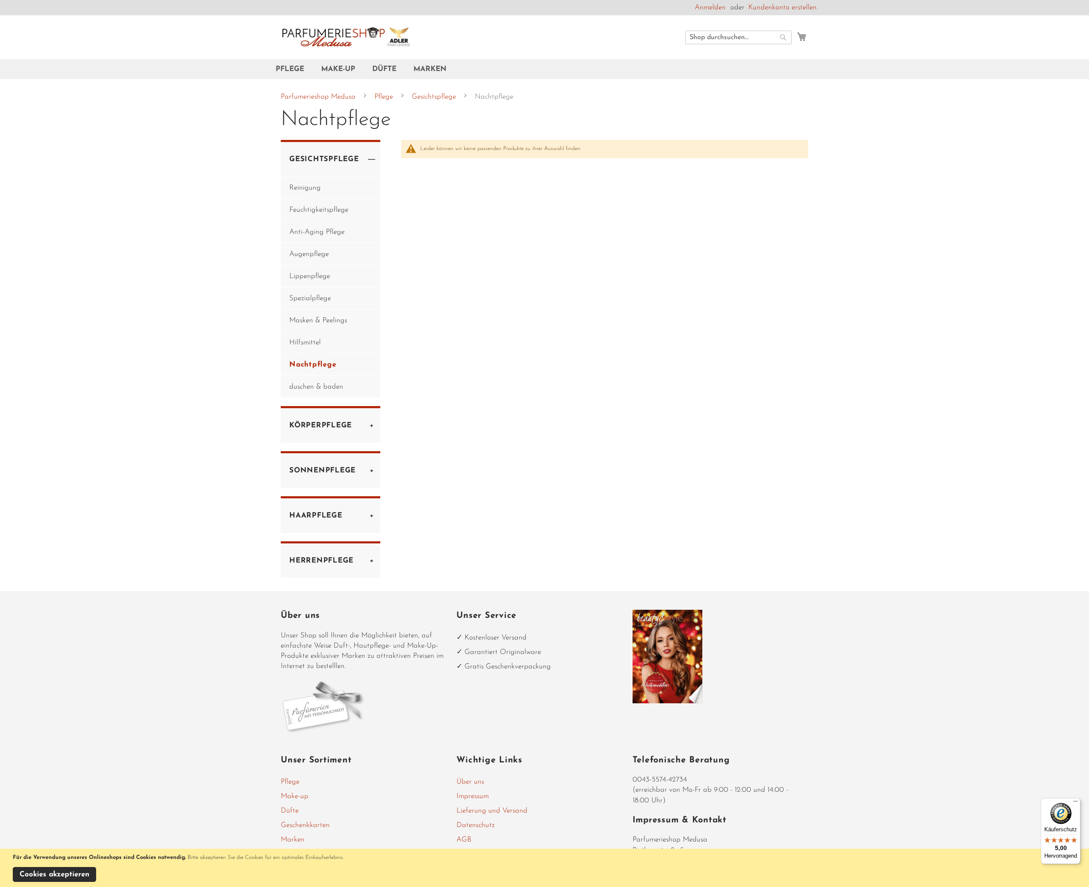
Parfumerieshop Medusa (319, 96)
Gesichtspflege (435, 96)
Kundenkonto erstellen (782, 7)
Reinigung (305, 187)
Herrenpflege (321, 560)
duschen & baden (316, 386)
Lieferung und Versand (491, 810)
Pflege (384, 96)
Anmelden (710, 7)
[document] (546, 868)
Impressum (472, 796)
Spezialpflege (310, 298)
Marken (293, 839)
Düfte (290, 810)
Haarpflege (315, 515)
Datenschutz (475, 825)
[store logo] (346, 36)
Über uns (470, 781)
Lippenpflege (309, 276)
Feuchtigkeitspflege (318, 209)
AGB (463, 839)
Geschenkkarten (305, 825)
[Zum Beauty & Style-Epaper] (668, 701)
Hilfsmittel (305, 342)
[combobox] (738, 37)
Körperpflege (320, 425)
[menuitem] (294, 69)
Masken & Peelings (318, 320)
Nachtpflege (312, 364)
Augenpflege (309, 254)
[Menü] (1075, 803)
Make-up (294, 796)
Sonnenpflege (322, 470)
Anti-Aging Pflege (317, 232)
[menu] (544, 69)
